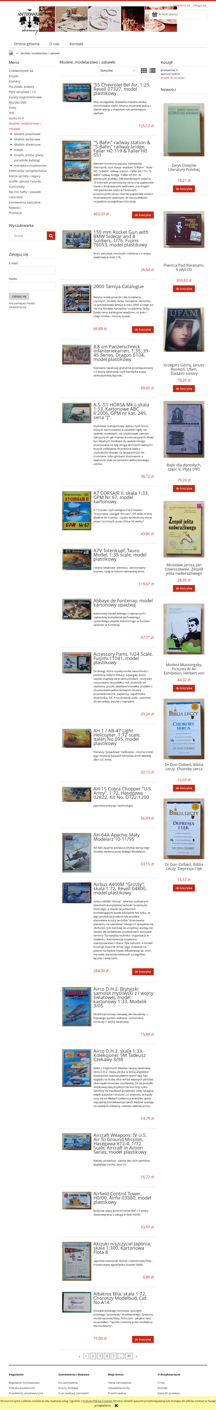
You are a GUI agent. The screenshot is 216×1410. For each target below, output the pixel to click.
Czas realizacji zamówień (73, 1393)
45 (129, 1356)
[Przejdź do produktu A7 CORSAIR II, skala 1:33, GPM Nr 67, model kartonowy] (77, 510)
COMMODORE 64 (21, 71)
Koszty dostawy (68, 1388)
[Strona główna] (30, 21)
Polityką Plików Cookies (97, 1401)
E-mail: (14, 263)
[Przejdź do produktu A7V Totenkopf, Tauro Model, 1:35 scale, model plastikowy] (77, 559)
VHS (11, 113)
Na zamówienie (68, 1383)
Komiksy (14, 81)
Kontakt (163, 1388)
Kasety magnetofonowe (25, 97)
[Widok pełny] (152, 70)
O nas (161, 1383)
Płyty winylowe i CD (22, 92)
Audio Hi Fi (16, 118)
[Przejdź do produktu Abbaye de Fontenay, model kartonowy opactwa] (77, 609)
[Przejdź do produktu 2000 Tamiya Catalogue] (77, 299)
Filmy (12, 108)
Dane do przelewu (169, 1393)
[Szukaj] (51, 235)
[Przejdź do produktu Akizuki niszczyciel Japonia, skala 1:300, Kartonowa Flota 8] (77, 1261)
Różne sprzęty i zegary (24, 176)
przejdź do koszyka (173, 78)
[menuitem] (26, 44)
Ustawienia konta (119, 1388)
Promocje (15, 213)
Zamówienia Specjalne (24, 202)
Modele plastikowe (27, 134)
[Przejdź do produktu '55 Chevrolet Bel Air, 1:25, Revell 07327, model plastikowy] (77, 92)
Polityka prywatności (22, 1388)
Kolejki (18, 150)
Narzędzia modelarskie (30, 166)
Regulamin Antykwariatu (24, 1383)
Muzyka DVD (17, 102)
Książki (14, 76)
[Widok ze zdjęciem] (144, 70)
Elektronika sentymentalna (27, 171)
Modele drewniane (27, 144)
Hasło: (13, 279)
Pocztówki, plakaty (21, 87)
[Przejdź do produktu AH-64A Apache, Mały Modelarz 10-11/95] (77, 853)
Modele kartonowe (27, 139)
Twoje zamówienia (119, 1383)
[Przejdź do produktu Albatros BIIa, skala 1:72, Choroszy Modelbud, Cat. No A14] (77, 1302)
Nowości (15, 208)
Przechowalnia (117, 1393)
